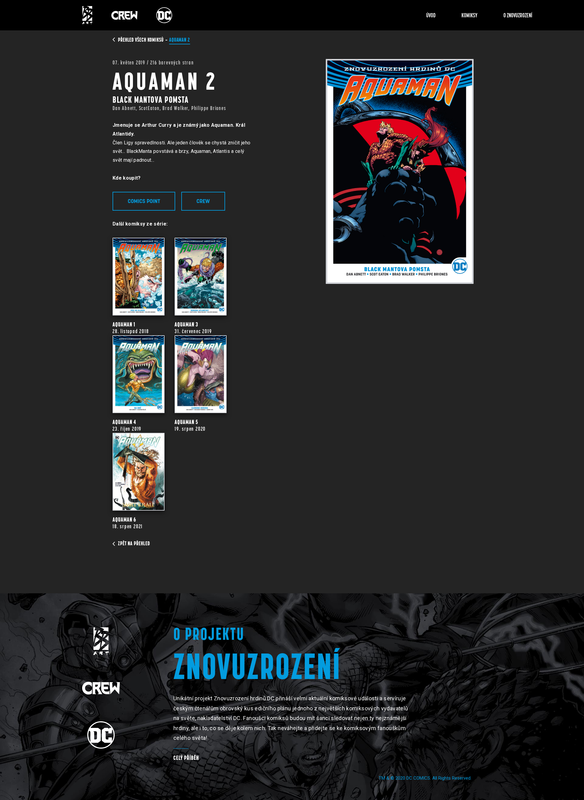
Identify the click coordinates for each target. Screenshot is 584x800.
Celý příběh (186, 758)
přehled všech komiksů (141, 39)
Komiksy (469, 15)
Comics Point (144, 201)
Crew (203, 201)
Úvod (431, 15)
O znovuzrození (517, 15)
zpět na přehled (134, 543)
